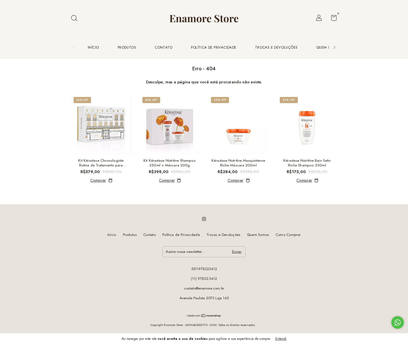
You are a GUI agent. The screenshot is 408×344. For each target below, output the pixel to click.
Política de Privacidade (213, 47)
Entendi (280, 338)
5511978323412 (204, 268)
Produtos (127, 47)
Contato (163, 47)
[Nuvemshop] (204, 316)
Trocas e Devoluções (276, 47)
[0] (331, 19)
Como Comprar (288, 234)
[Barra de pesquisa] (76, 18)
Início (93, 47)
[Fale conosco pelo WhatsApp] (397, 322)
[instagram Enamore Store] (204, 218)
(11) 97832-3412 (204, 278)
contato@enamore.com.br (204, 288)
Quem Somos (328, 47)
